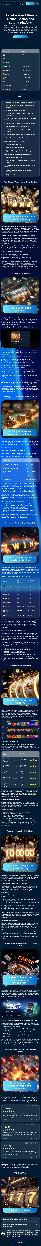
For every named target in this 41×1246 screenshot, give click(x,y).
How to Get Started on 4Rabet (15, 110)
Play (20, 36)
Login (22, 4)
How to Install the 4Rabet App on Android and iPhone (21, 166)
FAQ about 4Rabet (12, 175)
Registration (30, 4)
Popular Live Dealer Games (15, 147)
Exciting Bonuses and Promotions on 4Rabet (20, 123)
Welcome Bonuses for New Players (17, 126)
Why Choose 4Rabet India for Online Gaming (20, 102)
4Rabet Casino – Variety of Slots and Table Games (20, 106)
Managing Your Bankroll (14, 157)
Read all (4, 1119)
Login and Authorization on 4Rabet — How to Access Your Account (21, 119)
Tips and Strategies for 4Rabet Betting (18, 151)
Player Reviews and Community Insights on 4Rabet (20, 170)
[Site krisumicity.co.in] (6, 3)
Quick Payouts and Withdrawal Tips (17, 138)
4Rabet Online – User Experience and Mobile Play (20, 161)
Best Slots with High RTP (14, 144)
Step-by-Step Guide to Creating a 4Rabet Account (19, 114)
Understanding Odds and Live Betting (18, 154)
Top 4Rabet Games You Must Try (16, 141)
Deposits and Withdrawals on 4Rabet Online (20, 134)
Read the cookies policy (20, 1239)
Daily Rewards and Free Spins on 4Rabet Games (19, 130)
